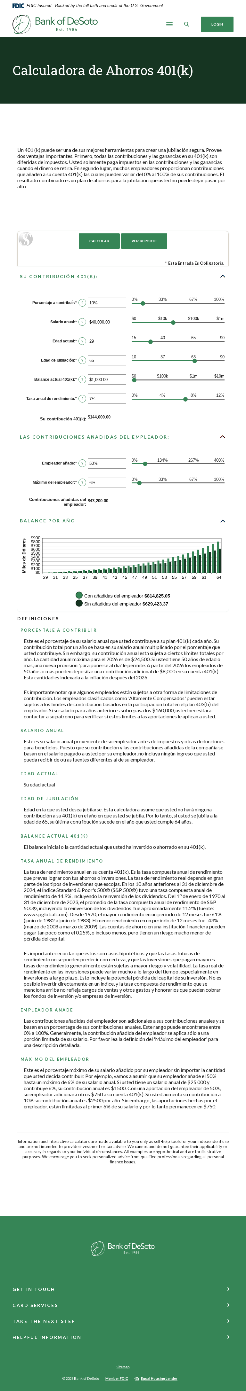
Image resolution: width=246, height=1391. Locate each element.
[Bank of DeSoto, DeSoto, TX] (55, 24)
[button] (123, 276)
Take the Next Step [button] (43, 1321)
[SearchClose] (186, 24)
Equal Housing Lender (159, 1378)
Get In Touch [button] (33, 1289)
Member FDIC (116, 1378)
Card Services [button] (35, 1305)
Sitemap (123, 1367)
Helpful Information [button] (47, 1337)
